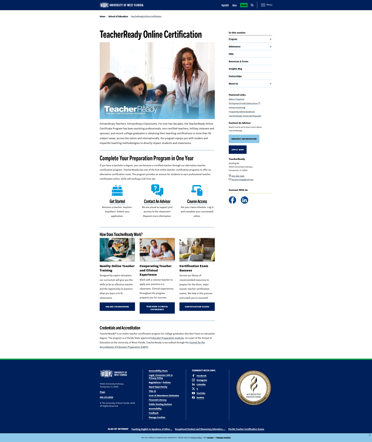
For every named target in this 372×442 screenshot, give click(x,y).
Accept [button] (210, 437)
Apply (244, 5)
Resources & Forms (238, 61)
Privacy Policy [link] (196, 438)
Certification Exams (197, 306)
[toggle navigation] (270, 46)
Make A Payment (236, 99)
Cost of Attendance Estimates (164, 395)
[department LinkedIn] (244, 200)
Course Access (197, 201)
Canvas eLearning (237, 107)
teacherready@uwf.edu (242, 179)
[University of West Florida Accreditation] (253, 388)
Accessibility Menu (158, 370)
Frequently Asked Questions (242, 111)
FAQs (231, 54)
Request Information (244, 139)
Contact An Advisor (157, 201)
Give (234, 5)
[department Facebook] (232, 200)
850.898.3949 (237, 176)
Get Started (117, 201)
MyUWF (225, 5)
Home (102, 16)
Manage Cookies (157, 417)
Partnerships (235, 76)
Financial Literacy (158, 399)
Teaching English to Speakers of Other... (151, 429)
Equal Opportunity (158, 386)
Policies (167, 382)
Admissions (234, 46)
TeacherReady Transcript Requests (245, 116)
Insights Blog (235, 68)
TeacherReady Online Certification (146, 16)
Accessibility (155, 408)
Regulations (155, 382)
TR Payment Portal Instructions (243, 103)
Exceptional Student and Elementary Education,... (200, 429)
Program (233, 39)
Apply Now (237, 149)
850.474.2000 (106, 397)
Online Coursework (117, 306)
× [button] (370, 435)
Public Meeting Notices (160, 404)
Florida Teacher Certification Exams (246, 429)
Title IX (152, 391)
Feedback (154, 413)
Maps (102, 392)
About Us (233, 83)
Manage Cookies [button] (223, 437)
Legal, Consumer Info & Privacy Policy (161, 376)
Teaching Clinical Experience (157, 308)
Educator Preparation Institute (167, 338)
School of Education (118, 16)
